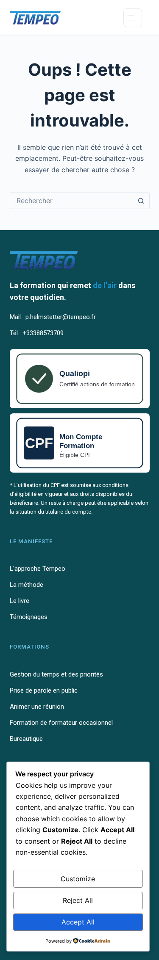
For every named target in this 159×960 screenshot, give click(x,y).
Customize (78, 879)
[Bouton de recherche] (141, 201)
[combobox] (71, 200)
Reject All (78, 900)
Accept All (78, 922)
